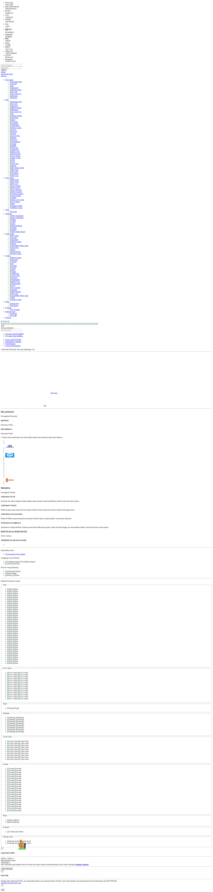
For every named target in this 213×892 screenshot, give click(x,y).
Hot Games (9, 80)
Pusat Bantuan (10, 344)
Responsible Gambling (13, 342)
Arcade (7, 256)
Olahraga (8, 214)
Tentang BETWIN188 (13, 340)
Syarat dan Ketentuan (12, 346)
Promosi (8, 318)
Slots (7, 100)
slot (45, 406)
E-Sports (8, 308)
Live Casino (9, 178)
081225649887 (18, 334)
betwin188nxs (18, 336)
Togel (7, 210)
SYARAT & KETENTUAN (11, 883)
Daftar (3, 72)
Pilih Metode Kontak (8, 860)
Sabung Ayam (10, 312)
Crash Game (9, 234)
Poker (7, 302)
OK (3, 890)
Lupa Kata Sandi (7, 74)
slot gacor (54, 393)
